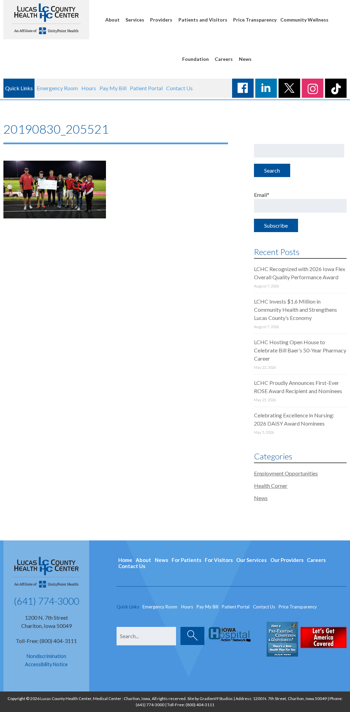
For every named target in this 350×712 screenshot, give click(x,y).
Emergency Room (57, 88)
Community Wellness (304, 20)
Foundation (195, 59)
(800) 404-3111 (200, 704)
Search (272, 170)
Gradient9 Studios (216, 698)
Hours (88, 88)
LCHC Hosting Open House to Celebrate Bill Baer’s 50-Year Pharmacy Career (300, 350)
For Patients (186, 560)
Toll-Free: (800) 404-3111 (46, 640)
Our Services (251, 560)
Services (134, 20)
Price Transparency (255, 20)
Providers (161, 20)
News (245, 59)
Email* (261, 194)
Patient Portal (146, 88)
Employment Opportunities (286, 473)
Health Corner (270, 485)
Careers (224, 59)
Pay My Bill (112, 88)
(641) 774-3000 (46, 601)
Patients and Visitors (202, 20)
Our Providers (287, 560)
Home (125, 560)
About (112, 20)
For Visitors (219, 560)
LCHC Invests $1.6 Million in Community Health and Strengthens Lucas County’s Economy (295, 309)
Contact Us (179, 88)
